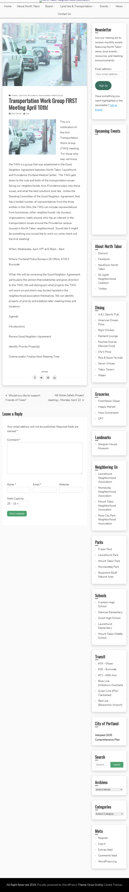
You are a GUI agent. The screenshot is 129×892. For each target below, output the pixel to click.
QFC (101, 418)
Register (103, 838)
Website (64, 484)
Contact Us (64, 14)
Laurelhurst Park (108, 555)
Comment (13, 440)
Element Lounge (108, 336)
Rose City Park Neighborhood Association (107, 519)
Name (11, 484)
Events (104, 6)
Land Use (23, 95)
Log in (102, 844)
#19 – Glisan (105, 663)
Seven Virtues (106, 363)
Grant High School (109, 618)
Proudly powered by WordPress (56, 885)
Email (37, 484)
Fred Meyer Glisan (109, 401)
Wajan (102, 375)
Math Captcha (15, 498)
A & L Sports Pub (108, 314)
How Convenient (108, 413)
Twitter (102, 289)
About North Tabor (28, 6)
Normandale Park (108, 567)
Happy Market (106, 407)
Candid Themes (113, 885)
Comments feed (107, 855)
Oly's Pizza (104, 352)
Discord (102, 253)
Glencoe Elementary (110, 612)
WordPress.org (107, 861)
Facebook (104, 259)
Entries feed (105, 850)
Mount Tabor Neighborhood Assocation (107, 505)
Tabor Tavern (106, 369)
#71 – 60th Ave (107, 675)
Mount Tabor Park (109, 561)
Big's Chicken (106, 330)
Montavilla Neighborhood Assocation (107, 492)
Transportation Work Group (50, 95)
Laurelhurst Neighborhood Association (107, 478)
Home (7, 6)
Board (49, 6)
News (119, 6)
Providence (32, 95)
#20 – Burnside (107, 669)
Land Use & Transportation (76, 6)
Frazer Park (105, 549)
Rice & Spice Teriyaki (110, 358)
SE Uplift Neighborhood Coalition (107, 279)
